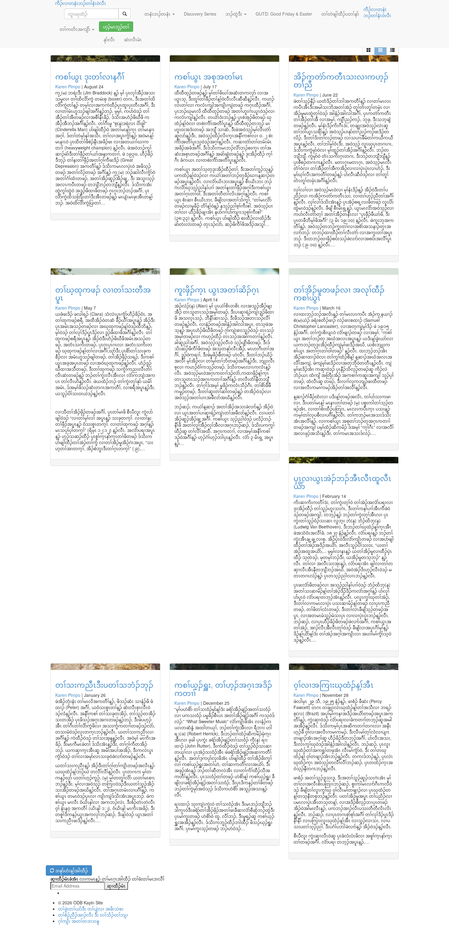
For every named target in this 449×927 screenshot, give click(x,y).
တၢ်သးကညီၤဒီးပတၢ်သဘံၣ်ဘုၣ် (104, 684)
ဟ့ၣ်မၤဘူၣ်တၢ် (116, 27)
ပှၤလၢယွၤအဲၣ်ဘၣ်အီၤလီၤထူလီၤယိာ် (342, 482)
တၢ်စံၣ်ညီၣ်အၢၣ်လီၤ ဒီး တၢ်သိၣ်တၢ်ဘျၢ (93, 915)
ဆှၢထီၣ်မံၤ (116, 886)
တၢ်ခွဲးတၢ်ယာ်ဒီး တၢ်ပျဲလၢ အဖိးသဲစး (90, 909)
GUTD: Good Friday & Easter (284, 14)
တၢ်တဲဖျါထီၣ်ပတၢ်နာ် (340, 14)
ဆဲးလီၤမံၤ (133, 39)
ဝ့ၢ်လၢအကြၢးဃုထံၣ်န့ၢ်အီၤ (334, 684)
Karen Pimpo (67, 86)
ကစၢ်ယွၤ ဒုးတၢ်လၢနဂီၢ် (89, 76)
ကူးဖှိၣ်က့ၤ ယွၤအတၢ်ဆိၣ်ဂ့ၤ (216, 289)
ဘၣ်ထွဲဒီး (234, 14)
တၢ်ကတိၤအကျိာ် (75, 29)
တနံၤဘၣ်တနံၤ (158, 14)
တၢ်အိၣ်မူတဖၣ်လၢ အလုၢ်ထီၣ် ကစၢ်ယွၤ (339, 293)
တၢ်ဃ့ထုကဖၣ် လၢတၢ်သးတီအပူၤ (103, 293)
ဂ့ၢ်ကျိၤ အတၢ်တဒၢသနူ (78, 921)
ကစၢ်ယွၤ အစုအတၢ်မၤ (208, 76)
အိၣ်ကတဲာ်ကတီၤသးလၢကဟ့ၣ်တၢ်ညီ (341, 80)
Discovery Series (200, 14)
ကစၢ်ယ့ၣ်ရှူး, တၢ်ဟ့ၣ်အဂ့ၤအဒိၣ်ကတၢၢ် (223, 688)
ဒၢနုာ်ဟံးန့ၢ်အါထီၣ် (71, 870)
